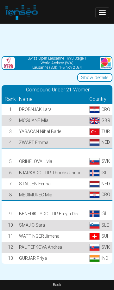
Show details (95, 77)
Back (57, 285)
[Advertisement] (57, 39)
